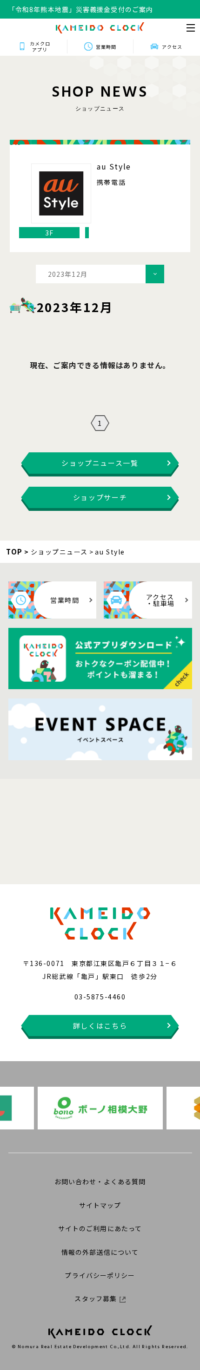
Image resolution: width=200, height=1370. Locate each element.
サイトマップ (100, 1205)
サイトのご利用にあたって (100, 1228)
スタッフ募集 (95, 1298)
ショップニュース (59, 551)
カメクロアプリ (40, 46)
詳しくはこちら (100, 1026)
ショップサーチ (100, 497)
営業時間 (106, 46)
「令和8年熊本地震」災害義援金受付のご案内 (80, 9)
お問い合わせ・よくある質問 (100, 1181)
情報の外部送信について (100, 1252)
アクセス (172, 46)
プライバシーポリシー (100, 1275)
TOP (14, 551)
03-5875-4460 (100, 996)
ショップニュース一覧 (100, 463)
